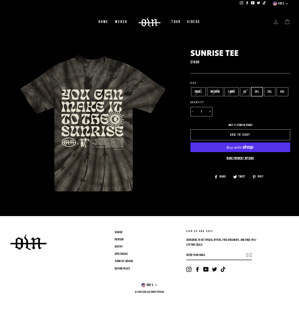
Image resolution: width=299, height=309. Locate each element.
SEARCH (118, 232)
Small (198, 92)
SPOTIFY (119, 247)
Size (193, 83)
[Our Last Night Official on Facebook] (197, 269)
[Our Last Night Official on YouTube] (206, 269)
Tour (176, 22)
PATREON (119, 239)
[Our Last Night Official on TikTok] (223, 269)
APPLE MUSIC (121, 254)
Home (103, 22)
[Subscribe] (249, 255)
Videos (193, 22)
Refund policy (122, 268)
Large (231, 92)
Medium (215, 92)
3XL (269, 92)
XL (244, 92)
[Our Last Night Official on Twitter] (214, 269)
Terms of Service (124, 261)
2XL (257, 92)
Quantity (197, 102)
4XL (282, 92)
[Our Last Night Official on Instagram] (189, 269)
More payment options (240, 158)
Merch (121, 22)
